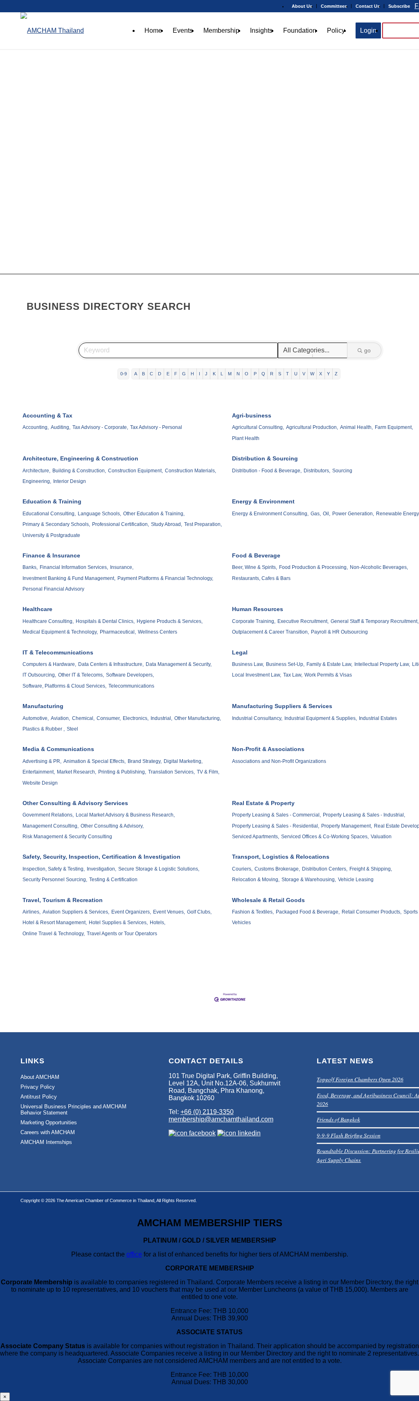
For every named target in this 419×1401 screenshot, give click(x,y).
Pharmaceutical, (118, 632)
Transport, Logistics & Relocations (280, 856)
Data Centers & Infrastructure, (111, 664)
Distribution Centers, (324, 869)
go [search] (367, 350)
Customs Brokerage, (277, 869)
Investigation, (101, 869)
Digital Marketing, (183, 761)
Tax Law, (292, 675)
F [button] (175, 373)
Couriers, (242, 869)
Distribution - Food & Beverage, (267, 471)
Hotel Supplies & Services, (118, 922)
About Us (302, 6)
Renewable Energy (397, 514)
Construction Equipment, (135, 471)
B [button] (143, 373)
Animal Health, (356, 427)
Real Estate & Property (263, 803)
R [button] (271, 373)
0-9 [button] (123, 373)
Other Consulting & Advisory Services (75, 803)
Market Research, (76, 772)
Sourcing (342, 471)
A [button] (135, 373)
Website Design (40, 783)
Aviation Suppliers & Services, (76, 912)
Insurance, (121, 567)
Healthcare (37, 609)
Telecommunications (131, 686)
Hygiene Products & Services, (170, 621)
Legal (240, 652)
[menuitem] (302, 6)
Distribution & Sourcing (265, 458)
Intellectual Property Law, (382, 664)
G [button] (184, 373)
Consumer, (109, 718)
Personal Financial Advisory (53, 589)
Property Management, (346, 826)
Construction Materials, (190, 471)
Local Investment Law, (256, 675)
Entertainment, (39, 772)
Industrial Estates (378, 718)
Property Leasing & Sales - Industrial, (364, 815)
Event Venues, (169, 912)
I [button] (199, 373)
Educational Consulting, (49, 514)
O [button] (246, 373)
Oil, (326, 514)
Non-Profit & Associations (268, 749)
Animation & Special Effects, (94, 761)
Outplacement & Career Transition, (270, 632)
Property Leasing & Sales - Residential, (275, 826)
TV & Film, (208, 772)
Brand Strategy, (145, 761)
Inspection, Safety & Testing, (54, 869)
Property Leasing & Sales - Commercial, (276, 815)
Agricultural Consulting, (258, 427)
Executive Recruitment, (303, 621)
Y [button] (328, 373)
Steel (72, 729)
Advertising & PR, (42, 761)
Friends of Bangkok (338, 1119)
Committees (334, 6)
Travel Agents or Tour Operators (122, 933)
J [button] (206, 373)
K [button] (214, 373)
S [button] (279, 373)
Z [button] (336, 373)
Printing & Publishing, (122, 772)
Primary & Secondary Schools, (56, 524)
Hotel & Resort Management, (55, 922)
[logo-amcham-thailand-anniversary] (52, 30)
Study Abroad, (166, 524)
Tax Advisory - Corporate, (100, 427)
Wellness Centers (157, 632)
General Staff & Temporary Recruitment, (375, 621)
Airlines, (32, 912)
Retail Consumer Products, (371, 912)
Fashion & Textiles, (253, 912)
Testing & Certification (113, 879)
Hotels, (157, 922)
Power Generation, (353, 514)
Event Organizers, (131, 912)
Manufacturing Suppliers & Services (282, 706)
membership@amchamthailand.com (221, 1119)
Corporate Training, (253, 621)
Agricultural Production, (312, 427)
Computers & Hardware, (49, 664)
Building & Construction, (79, 471)
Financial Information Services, (74, 567)
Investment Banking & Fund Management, (69, 578)
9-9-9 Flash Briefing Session (349, 1135)
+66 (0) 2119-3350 (207, 1111)
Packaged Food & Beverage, (308, 912)
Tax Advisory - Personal (156, 427)
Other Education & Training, (154, 514)
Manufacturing (43, 706)
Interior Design (69, 481)
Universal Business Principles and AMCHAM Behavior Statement (73, 1109)
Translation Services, (171, 772)
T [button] (287, 373)
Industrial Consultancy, (257, 718)
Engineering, (37, 481)
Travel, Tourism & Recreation (63, 900)
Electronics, (136, 718)
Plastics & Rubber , (44, 729)
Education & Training (52, 501)
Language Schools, (99, 514)
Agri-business (251, 415)
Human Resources (257, 609)
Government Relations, (48, 815)
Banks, (30, 567)
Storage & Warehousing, (309, 879)
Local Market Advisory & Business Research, (125, 815)
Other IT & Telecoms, (81, 675)
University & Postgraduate (51, 535)
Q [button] (263, 373)
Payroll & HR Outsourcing (339, 632)
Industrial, (161, 718)
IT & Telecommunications (58, 652)
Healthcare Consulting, (48, 621)
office (134, 1254)
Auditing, (60, 427)
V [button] (303, 373)
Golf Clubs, (199, 912)
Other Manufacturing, (197, 718)
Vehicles (241, 922)
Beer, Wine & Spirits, (254, 567)
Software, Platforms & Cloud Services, (64, 686)
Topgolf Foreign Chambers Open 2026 (360, 1079)
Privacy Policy (37, 1087)
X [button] (320, 373)
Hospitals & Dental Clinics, (105, 621)
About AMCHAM (39, 1077)
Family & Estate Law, (329, 664)
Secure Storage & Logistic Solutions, (158, 869)
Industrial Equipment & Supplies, (320, 718)
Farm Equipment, (394, 427)
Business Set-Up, (285, 664)
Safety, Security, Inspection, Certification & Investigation (101, 856)
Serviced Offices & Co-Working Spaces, (325, 836)
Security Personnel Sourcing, (55, 879)
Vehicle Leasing (356, 879)
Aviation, (60, 718)
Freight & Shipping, (370, 869)
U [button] (295, 373)
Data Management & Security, (179, 664)
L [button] (222, 373)
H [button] (192, 373)
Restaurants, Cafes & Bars (261, 578)
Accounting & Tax (47, 415)
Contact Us (368, 6)
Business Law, (248, 664)
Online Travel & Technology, (54, 933)
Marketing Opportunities (48, 1122)
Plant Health (245, 438)
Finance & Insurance (51, 555)
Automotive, (36, 718)
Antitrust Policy (38, 1097)
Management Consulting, (51, 826)
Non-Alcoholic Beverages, (379, 567)
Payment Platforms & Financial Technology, (165, 578)
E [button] (168, 373)
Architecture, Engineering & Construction (80, 458)
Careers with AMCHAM (47, 1132)
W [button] (312, 373)
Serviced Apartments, (255, 836)
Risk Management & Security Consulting (67, 836)
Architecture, (36, 471)
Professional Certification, (120, 524)
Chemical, (83, 718)
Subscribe (399, 6)
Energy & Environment (263, 501)
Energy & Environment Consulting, (270, 514)
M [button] (230, 373)
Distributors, (317, 471)
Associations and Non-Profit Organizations (279, 761)
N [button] (238, 373)
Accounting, (36, 427)
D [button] (159, 373)
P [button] (255, 373)
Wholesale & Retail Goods (268, 900)
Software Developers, (130, 675)
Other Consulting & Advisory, (112, 826)
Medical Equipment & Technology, (60, 632)
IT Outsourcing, (39, 675)
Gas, (316, 514)
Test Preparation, (203, 524)
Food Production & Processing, (313, 567)
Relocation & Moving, (255, 879)
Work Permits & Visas (328, 675)
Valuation (381, 836)
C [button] (151, 373)
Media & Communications (58, 749)
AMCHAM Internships (46, 1142)
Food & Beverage (256, 555)
